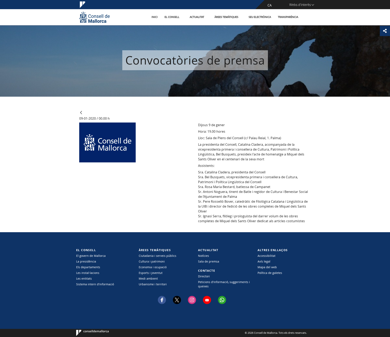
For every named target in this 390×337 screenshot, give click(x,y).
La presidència (86, 261)
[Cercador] (306, 17)
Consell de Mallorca (88, 333)
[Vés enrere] (81, 112)
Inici (155, 17)
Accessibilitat (266, 256)
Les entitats (84, 278)
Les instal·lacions (87, 273)
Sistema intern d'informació (95, 284)
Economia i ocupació (153, 267)
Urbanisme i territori (153, 284)
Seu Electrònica (260, 17)
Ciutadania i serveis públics (157, 256)
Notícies (203, 256)
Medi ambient (148, 278)
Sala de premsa (208, 261)
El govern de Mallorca (91, 256)
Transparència (288, 17)
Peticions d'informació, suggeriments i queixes (224, 284)
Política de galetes (270, 273)
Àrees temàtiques (226, 17)
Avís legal (264, 261)
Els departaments (88, 267)
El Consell (172, 17)
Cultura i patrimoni (152, 261)
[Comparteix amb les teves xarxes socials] (385, 31)
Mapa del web (267, 267)
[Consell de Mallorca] (94, 17)
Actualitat (197, 17)
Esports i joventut (150, 273)
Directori (204, 276)
